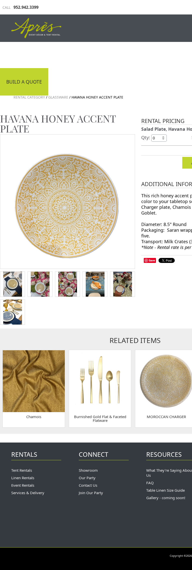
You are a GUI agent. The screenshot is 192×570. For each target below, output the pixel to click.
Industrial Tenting (30, 54)
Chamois (33, 416)
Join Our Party (91, 492)
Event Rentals (22, 485)
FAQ (150, 482)
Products (145, 54)
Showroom (88, 470)
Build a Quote (24, 82)
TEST (12, 284)
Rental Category (29, 97)
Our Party (87, 477)
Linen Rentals (22, 477)
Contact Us (88, 485)
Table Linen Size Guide (165, 490)
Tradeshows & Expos (94, 54)
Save (152, 260)
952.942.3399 (20, 7)
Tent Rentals (21, 470)
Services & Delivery (27, 492)
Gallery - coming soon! (165, 497)
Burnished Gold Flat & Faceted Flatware (100, 418)
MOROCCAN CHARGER (166, 416)
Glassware (58, 97)
